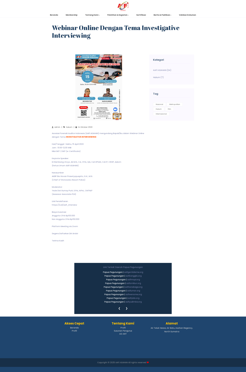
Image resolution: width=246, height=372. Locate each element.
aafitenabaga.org (133, 287)
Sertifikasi (141, 15)
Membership (72, 15)
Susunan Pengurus (123, 330)
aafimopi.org (133, 279)
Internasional (161, 114)
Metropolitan (174, 104)
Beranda (54, 15)
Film (169, 109)
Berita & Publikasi (162, 15)
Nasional (159, 104)
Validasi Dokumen (187, 15)
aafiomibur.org (133, 283)
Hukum (159, 109)
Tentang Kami (92, 15)
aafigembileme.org (133, 272)
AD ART (123, 333)
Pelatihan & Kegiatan (117, 15)
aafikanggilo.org (134, 275)
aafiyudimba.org (133, 301)
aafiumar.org (133, 290)
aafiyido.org (133, 298)
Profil (74, 330)
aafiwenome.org (133, 294)
